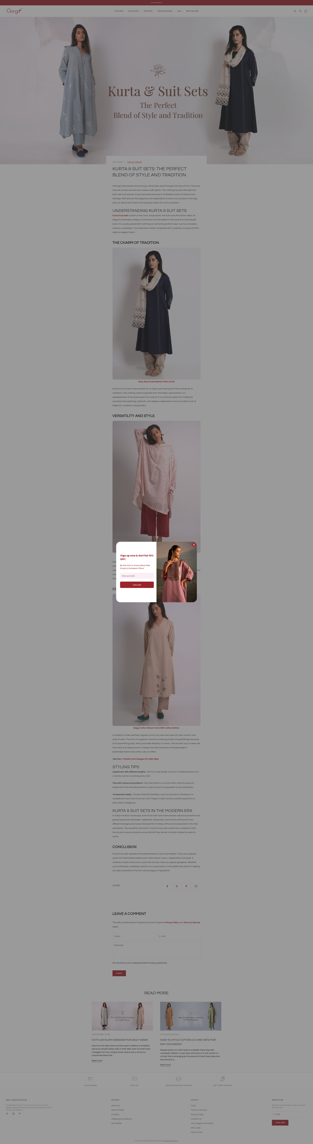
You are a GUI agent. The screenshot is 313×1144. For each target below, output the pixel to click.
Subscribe (137, 584)
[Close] (194, 545)
